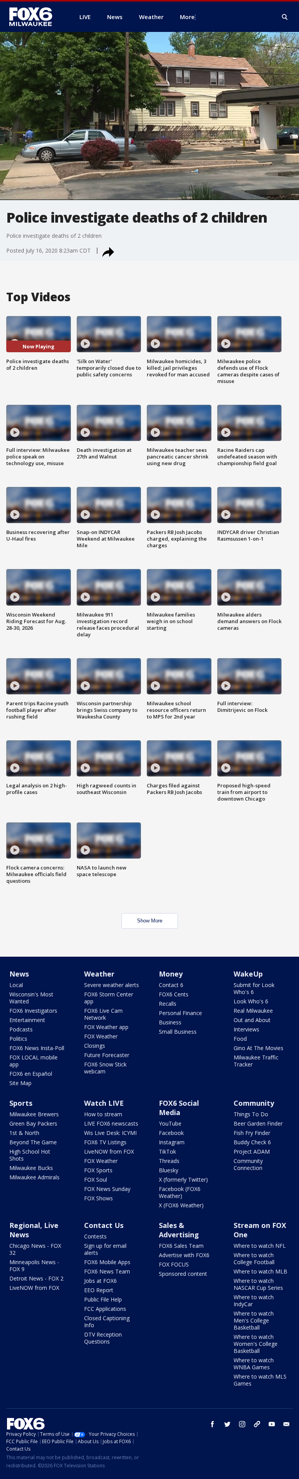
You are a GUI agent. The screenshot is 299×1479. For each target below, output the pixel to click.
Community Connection (248, 1164)
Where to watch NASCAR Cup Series (258, 1284)
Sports (20, 1103)
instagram (242, 1424)
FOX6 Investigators (33, 1010)
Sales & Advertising (179, 1230)
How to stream (103, 1114)
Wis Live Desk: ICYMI (110, 1132)
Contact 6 (171, 985)
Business (170, 1022)
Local (16, 985)
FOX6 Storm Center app (108, 998)
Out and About (252, 1020)
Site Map (20, 1083)
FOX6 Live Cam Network (103, 1014)
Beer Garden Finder (258, 1123)
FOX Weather (101, 1036)
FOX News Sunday (107, 1189)
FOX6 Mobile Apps (107, 1262)
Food (240, 1038)
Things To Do (251, 1114)
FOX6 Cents (173, 994)
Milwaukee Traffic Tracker (256, 1061)
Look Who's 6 (251, 1001)
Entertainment (27, 1020)
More (187, 17)
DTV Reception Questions (103, 1338)
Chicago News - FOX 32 (35, 1249)
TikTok (167, 1151)
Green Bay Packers (33, 1123)
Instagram (172, 1142)
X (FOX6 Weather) (181, 1205)
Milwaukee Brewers (34, 1114)
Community (254, 1103)
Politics (18, 1038)
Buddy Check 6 (252, 1142)
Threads (169, 1161)
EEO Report (98, 1290)
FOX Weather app (106, 1027)
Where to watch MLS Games (260, 1380)
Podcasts (21, 1029)
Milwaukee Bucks (31, 1168)
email (286, 1424)
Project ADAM (252, 1151)
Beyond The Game (33, 1142)
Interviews (246, 1029)
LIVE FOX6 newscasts (111, 1123)
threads (257, 1424)
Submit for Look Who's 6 (254, 988)
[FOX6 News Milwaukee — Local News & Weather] (35, 16)
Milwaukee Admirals (34, 1177)
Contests (95, 1236)
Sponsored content (183, 1273)
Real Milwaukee (253, 1010)
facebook (212, 1424)
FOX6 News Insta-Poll (36, 1048)
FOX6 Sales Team (181, 1245)
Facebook (171, 1132)
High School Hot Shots (29, 1155)
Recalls (167, 1003)
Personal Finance (180, 1013)
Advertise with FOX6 (184, 1255)
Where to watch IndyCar (254, 1300)
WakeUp (248, 973)
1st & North (24, 1132)
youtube (272, 1424)
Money (171, 973)
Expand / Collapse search (285, 17)
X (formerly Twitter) (183, 1179)
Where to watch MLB (260, 1271)
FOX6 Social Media (179, 1107)
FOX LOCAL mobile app (33, 1061)
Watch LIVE (104, 1103)
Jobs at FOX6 (100, 1280)
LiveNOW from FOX (109, 1151)
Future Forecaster (106, 1055)
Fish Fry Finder (252, 1132)
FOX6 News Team (107, 1271)
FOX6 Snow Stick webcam (105, 1068)
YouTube (170, 1123)
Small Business (178, 1031)
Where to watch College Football (254, 1258)
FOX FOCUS (174, 1264)
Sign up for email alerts (105, 1249)
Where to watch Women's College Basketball (256, 1343)
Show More (149, 921)
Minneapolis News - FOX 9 (34, 1265)
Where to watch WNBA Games (254, 1363)
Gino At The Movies (258, 1048)
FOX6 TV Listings (105, 1142)
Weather (99, 973)
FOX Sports (98, 1170)
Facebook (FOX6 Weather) (180, 1192)
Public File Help (103, 1299)
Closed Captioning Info (107, 1321)
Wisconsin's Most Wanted (31, 998)
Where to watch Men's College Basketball (254, 1320)
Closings (94, 1045)
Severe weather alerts (111, 985)
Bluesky (168, 1170)
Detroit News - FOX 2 (36, 1278)
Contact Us (103, 1225)
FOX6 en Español (30, 1073)
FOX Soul (95, 1179)
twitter (227, 1424)
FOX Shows (98, 1198)
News (19, 973)
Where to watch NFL (260, 1245)
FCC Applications (105, 1308)
